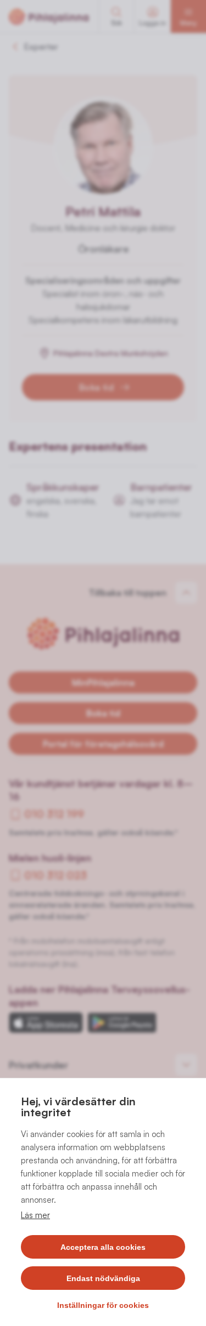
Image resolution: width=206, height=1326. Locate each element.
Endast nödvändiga (103, 1278)
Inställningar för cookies (103, 1305)
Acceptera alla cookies (103, 1247)
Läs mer (35, 1215)
